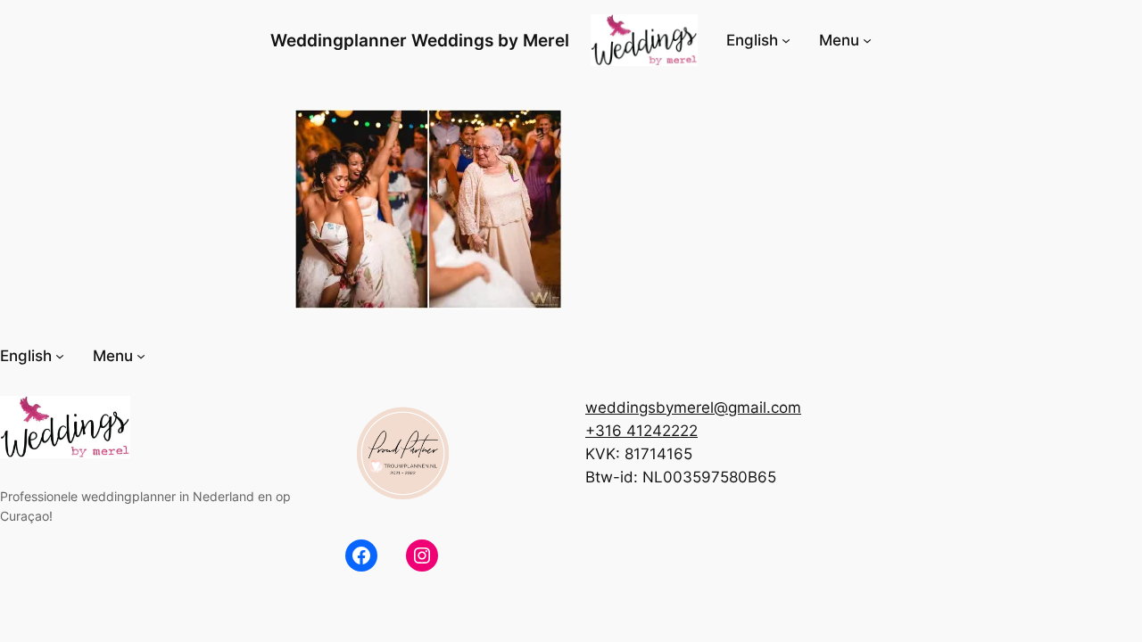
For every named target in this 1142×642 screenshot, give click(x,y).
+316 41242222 (641, 431)
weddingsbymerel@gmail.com (693, 407)
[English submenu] (786, 40)
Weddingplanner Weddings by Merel (419, 40)
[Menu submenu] (867, 40)
